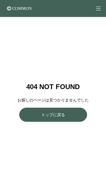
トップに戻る (53, 114)
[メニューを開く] (98, 8)
